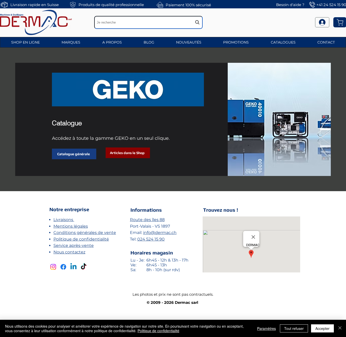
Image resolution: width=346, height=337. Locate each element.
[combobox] (148, 22)
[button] (25, 42)
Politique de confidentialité (81, 239)
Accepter (322, 328)
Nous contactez (69, 252)
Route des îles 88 (147, 219)
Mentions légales (70, 226)
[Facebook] (63, 267)
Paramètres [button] (266, 328)
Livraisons (63, 219)
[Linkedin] (73, 267)
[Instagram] (53, 267)
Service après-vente (73, 245)
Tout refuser (294, 328)
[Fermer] (340, 328)
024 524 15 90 (151, 239)
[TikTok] (83, 267)
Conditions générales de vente (84, 232)
